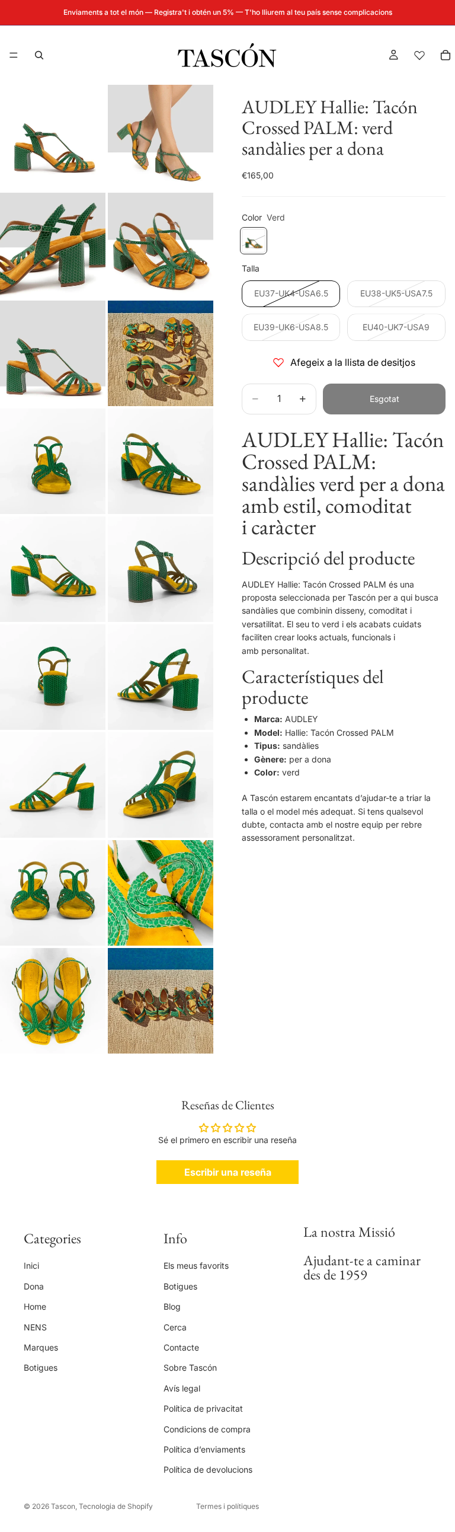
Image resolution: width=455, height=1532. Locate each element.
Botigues (40, 1367)
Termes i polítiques (227, 1506)
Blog (172, 1306)
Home (35, 1306)
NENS (35, 1327)
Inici (31, 1265)
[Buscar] (39, 55)
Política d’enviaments (204, 1449)
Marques (41, 1347)
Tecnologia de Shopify (116, 1506)
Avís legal (182, 1388)
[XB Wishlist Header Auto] (419, 55)
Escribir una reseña (227, 1172)
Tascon (63, 1506)
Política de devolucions (208, 1469)
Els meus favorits (196, 1265)
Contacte (181, 1347)
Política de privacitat (203, 1408)
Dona (34, 1286)
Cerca (175, 1327)
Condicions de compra (207, 1429)
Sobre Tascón (190, 1367)
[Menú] (13, 55)
